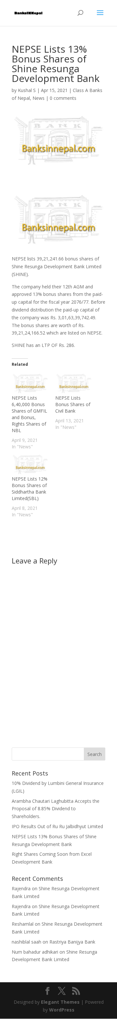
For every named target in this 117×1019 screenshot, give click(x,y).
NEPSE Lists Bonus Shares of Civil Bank (72, 404)
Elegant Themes (60, 1002)
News (38, 98)
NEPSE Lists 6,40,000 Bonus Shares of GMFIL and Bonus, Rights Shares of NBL (29, 414)
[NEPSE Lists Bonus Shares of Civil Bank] (73, 384)
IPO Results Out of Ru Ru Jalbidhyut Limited (57, 826)
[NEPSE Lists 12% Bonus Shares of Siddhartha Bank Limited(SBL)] (30, 465)
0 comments (63, 98)
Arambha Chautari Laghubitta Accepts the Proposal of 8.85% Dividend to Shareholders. (55, 809)
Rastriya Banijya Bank (72, 942)
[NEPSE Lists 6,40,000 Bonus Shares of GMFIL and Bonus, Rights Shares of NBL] (30, 384)
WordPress (61, 1010)
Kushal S (27, 90)
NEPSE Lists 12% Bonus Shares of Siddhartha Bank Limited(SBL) (29, 488)
